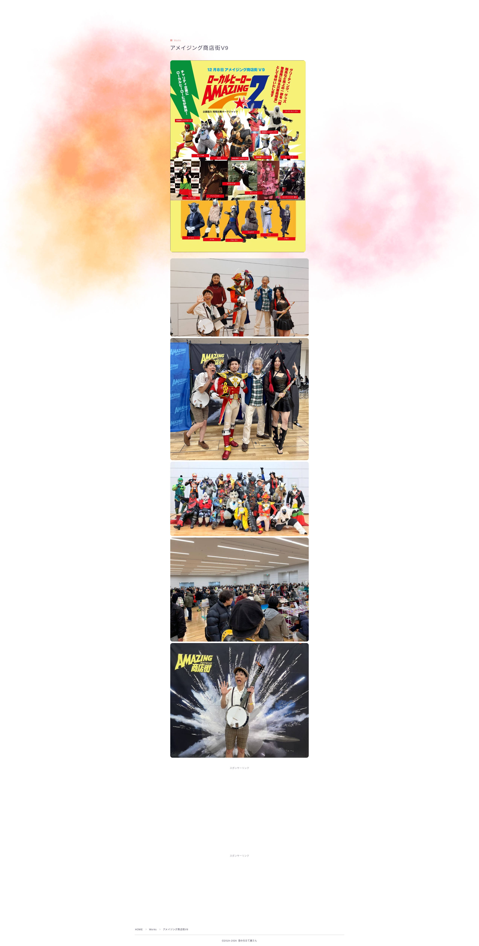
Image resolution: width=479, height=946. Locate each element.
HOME (139, 929)
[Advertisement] (239, 800)
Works (177, 40)
